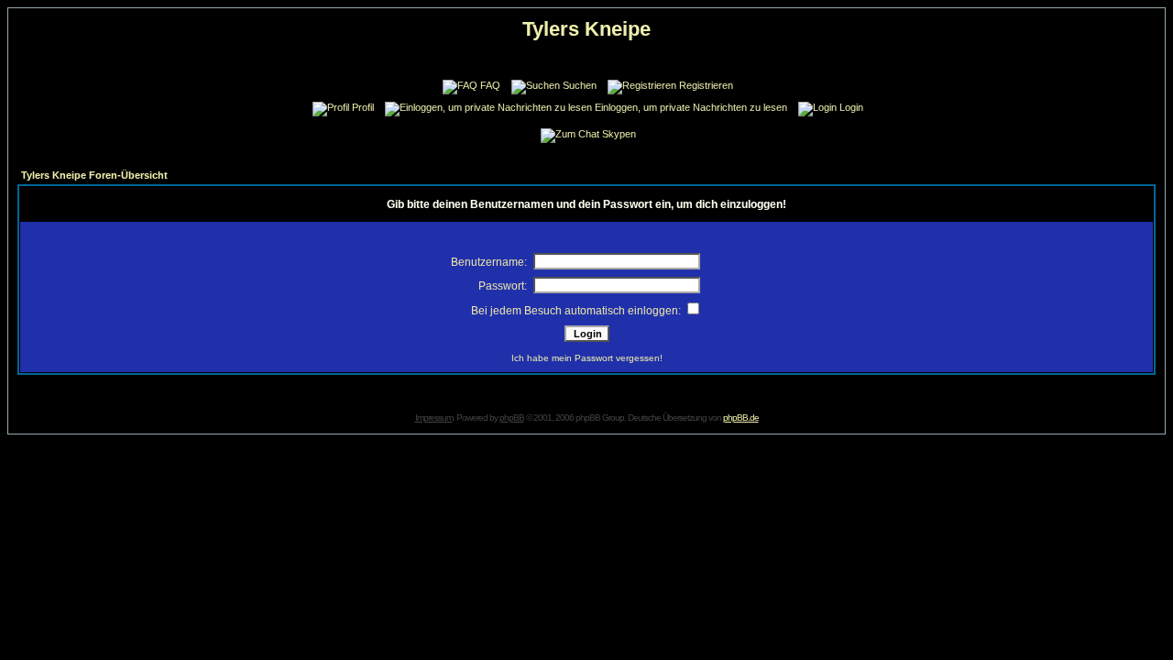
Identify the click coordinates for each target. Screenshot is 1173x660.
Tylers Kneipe (586, 28)
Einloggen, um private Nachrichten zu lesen (691, 107)
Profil (363, 107)
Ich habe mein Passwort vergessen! (587, 358)
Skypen (619, 133)
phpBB (511, 417)
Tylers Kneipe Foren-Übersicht (94, 175)
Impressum (434, 417)
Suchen (580, 85)
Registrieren (706, 85)
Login (851, 107)
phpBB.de (741, 417)
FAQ (490, 85)
